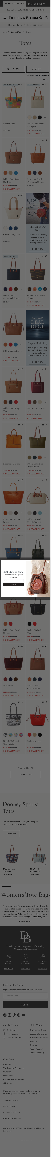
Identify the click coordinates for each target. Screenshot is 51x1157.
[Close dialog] (47, 562)
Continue (12, 584)
